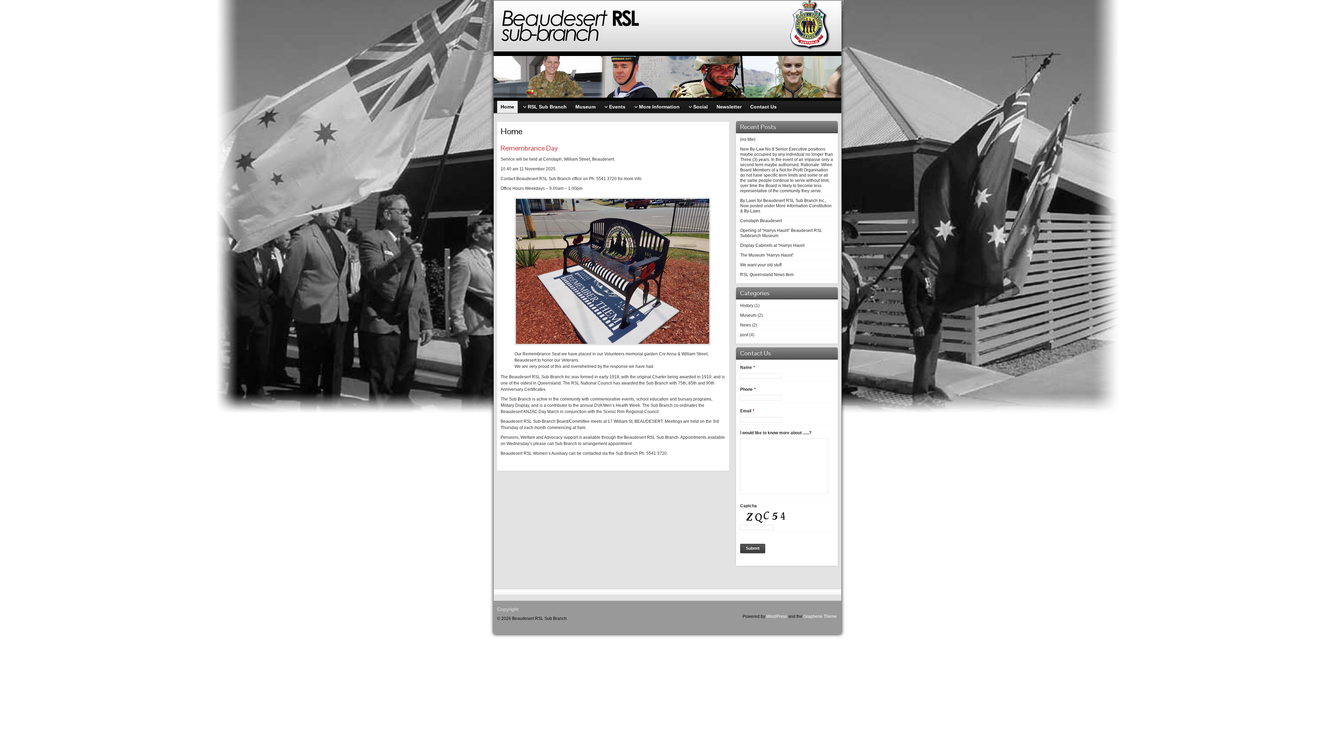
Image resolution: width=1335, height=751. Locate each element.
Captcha (748, 505)
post (744, 334)
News (745, 325)
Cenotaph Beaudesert (761, 220)
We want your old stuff (761, 265)
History (746, 305)
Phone (748, 389)
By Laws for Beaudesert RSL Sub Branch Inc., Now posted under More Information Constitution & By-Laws (786, 205)
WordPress (776, 616)
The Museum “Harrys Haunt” (767, 255)
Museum (748, 315)
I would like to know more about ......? (775, 432)
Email (747, 411)
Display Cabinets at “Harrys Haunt (772, 245)
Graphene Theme (820, 616)
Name (747, 367)
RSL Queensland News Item (767, 274)
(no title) (747, 139)
